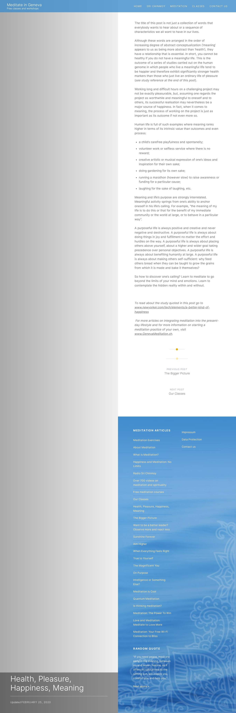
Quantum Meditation (146, 598)
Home (138, 6)
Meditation (178, 6)
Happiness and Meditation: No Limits (152, 464)
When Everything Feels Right (151, 551)
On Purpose (140, 572)
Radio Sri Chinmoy (144, 473)
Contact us (219, 6)
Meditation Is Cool (144, 591)
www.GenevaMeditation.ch (153, 334)
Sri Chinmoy (156, 6)
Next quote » (141, 686)
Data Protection (192, 439)
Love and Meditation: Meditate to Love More (147, 622)
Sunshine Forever (144, 536)
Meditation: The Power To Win (152, 613)
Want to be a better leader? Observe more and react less (151, 527)
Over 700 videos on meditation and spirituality (150, 483)
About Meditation (144, 447)
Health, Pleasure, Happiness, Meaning (151, 508)
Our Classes (140, 499)
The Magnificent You (146, 565)
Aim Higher (140, 544)
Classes (198, 6)
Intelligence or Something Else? (149, 582)
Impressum (188, 432)
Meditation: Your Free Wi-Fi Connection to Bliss (150, 634)
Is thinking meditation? (147, 605)
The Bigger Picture (145, 518)
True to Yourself (143, 558)
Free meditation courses (148, 492)
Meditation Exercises (146, 440)
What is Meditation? (146, 454)
